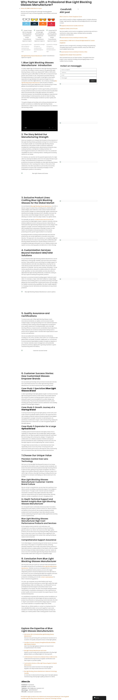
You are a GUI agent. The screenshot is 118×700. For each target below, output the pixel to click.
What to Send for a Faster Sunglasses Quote (71, 16)
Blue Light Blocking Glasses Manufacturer (31, 55)
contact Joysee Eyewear (47, 577)
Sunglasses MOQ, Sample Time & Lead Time (70, 54)
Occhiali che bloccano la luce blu (43, 219)
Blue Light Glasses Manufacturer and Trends (35, 650)
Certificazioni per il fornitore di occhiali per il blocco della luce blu (40, 657)
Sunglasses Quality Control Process (69, 28)
